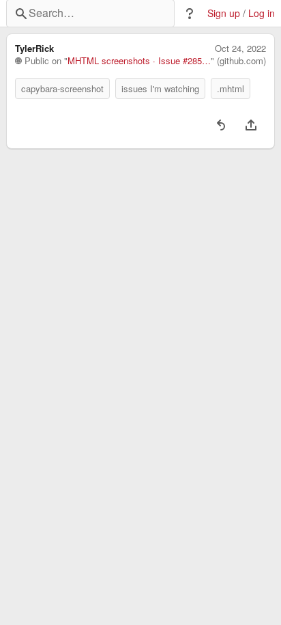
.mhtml (230, 88)
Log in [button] (261, 13)
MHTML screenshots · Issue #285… (139, 61)
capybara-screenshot (62, 88)
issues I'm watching (160, 88)
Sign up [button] (223, 13)
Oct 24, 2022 (240, 48)
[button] (190, 14)
